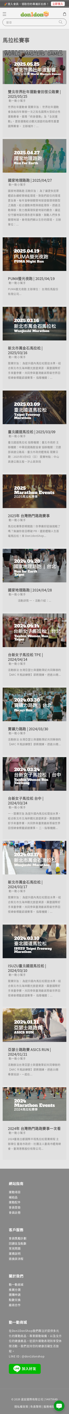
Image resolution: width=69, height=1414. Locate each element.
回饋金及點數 (18, 1243)
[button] (4, 14)
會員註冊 (15, 1212)
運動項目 (15, 1192)
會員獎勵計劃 (18, 1238)
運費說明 (15, 1253)
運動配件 (15, 1202)
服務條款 (49, 1406)
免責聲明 (35, 1406)
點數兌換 (15, 1300)
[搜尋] (60, 22)
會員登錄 (15, 1207)
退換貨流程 (16, 1258)
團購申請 (15, 1294)
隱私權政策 (21, 1406)
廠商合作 (15, 1305)
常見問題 (15, 1248)
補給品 (13, 1197)
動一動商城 (16, 1284)
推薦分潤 (15, 1289)
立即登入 (57, 4)
